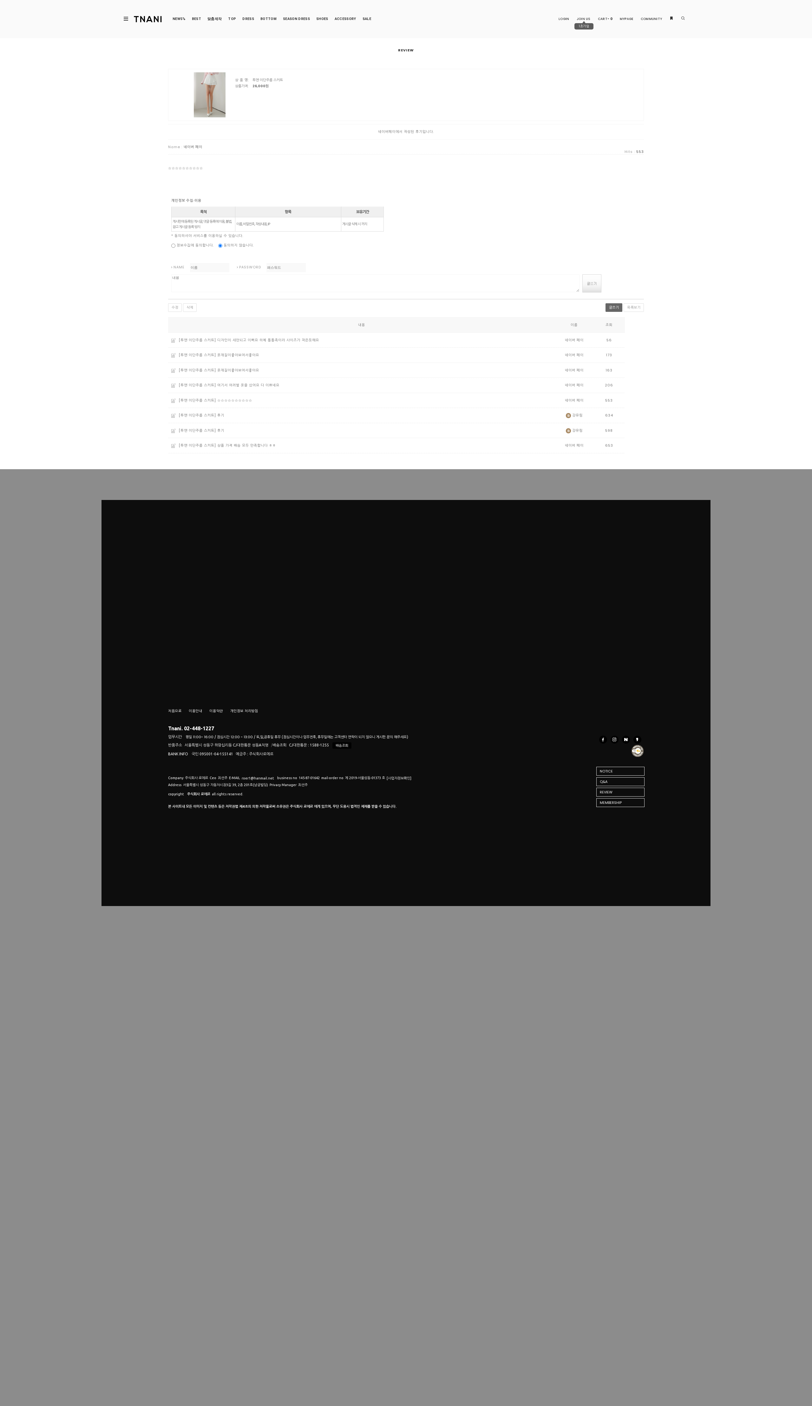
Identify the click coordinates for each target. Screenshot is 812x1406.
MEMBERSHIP (611, 802)
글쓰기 (614, 307)
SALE (367, 19)
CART (605, 18)
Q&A (603, 781)
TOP (232, 19)
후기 (220, 415)
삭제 (190, 307)
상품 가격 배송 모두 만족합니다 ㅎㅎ (246, 445)
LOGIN (564, 18)
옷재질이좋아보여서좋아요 (238, 355)
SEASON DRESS (296, 19)
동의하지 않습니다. (238, 245)
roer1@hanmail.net (258, 778)
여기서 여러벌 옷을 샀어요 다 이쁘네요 (248, 385)
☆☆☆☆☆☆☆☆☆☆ (234, 400)
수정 (175, 307)
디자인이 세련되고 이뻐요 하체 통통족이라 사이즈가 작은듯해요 (268, 340)
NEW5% (179, 19)
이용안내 (195, 711)
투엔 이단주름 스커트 (267, 79)
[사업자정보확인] (399, 778)
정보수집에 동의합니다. (194, 245)
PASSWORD (250, 267)
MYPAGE (626, 18)
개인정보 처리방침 (244, 711)
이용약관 (216, 711)
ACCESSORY (345, 19)
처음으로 (174, 711)
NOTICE (606, 771)
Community (651, 18)
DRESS (248, 19)
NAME (179, 267)
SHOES (322, 19)
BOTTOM (268, 19)
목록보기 (633, 307)
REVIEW (606, 792)
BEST (196, 19)
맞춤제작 (214, 19)
